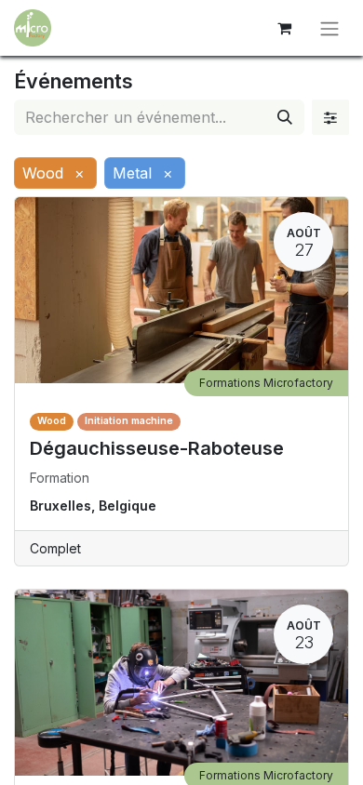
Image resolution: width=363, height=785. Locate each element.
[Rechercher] (284, 117)
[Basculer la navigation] (329, 27)
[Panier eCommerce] (283, 28)
